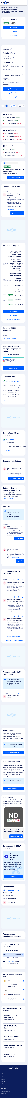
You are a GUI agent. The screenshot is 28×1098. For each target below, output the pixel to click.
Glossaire (3, 1093)
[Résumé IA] (14, 579)
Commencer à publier (19, 687)
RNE (7, 84)
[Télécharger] (22, 579)
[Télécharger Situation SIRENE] (22, 299)
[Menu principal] (24, 3)
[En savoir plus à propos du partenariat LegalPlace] (23, 981)
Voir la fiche (6, 450)
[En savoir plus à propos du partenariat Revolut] (23, 985)
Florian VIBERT (7, 79)
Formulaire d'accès (8, 498)
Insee (4, 84)
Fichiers (3, 1079)
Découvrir (13, 876)
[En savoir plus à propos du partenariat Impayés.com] (23, 994)
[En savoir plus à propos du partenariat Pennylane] (23, 999)
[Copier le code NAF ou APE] (22, 66)
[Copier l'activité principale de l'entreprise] (23, 263)
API (2, 1083)
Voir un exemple (10, 209)
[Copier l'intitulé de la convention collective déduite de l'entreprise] (23, 280)
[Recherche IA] (6, 105)
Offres (2, 1076)
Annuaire (3, 1081)
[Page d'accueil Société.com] (5, 2)
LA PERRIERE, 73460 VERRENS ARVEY (13, 75)
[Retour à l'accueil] (13, 1068)
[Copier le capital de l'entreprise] (22, 285)
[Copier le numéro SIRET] (14, 53)
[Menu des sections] (2, 105)
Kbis (14, 106)
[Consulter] (18, 579)
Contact (23, 106)
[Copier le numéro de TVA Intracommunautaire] (13, 57)
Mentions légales (13, 97)
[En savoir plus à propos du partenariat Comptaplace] (23, 990)
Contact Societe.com (6, 1091)
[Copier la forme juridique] (11, 70)
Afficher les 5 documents (13, 636)
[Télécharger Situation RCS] (22, 295)
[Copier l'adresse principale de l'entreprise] (22, 74)
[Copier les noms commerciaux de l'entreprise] (22, 290)
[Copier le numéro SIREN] (11, 48)
